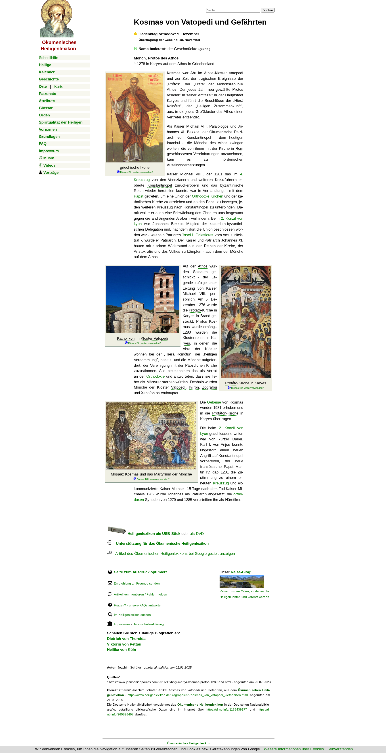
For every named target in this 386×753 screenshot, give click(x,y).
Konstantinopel (159, 185)
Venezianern (178, 180)
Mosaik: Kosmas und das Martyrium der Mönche (151, 474)
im (142, 338)
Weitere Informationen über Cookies (294, 749)
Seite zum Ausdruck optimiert (140, 572)
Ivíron (194, 387)
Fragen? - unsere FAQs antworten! (138, 605)
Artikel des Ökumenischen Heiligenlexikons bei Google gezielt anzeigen (173, 553)
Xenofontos (150, 393)
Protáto (231, 383)
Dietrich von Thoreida (126, 639)
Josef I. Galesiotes (197, 235)
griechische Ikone (134, 167)
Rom (239, 148)
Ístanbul (173, 143)
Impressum (122, 624)
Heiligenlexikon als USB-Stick (153, 534)
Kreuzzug (221, 483)
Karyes (156, 64)
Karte (58, 86)
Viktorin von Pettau (124, 644)
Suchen (268, 10)
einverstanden (341, 749)
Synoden (152, 500)
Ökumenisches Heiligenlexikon (188, 743)
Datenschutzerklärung (148, 624)
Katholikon (125, 338)
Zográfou (209, 387)
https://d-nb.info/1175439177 (226, 709)
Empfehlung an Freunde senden (137, 583)
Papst (138, 196)
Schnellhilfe (48, 58)
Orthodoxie (155, 376)
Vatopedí (236, 73)
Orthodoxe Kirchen (207, 196)
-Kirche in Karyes (245, 383)
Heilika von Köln (121, 650)
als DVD (197, 534)
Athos (171, 89)
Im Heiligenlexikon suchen (132, 614)
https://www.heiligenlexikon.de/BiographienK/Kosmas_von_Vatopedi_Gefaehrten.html (188, 695)
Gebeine (214, 402)
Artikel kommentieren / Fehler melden (140, 594)
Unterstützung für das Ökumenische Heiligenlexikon (160, 543)
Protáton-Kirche (225, 413)
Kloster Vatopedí (154, 338)
